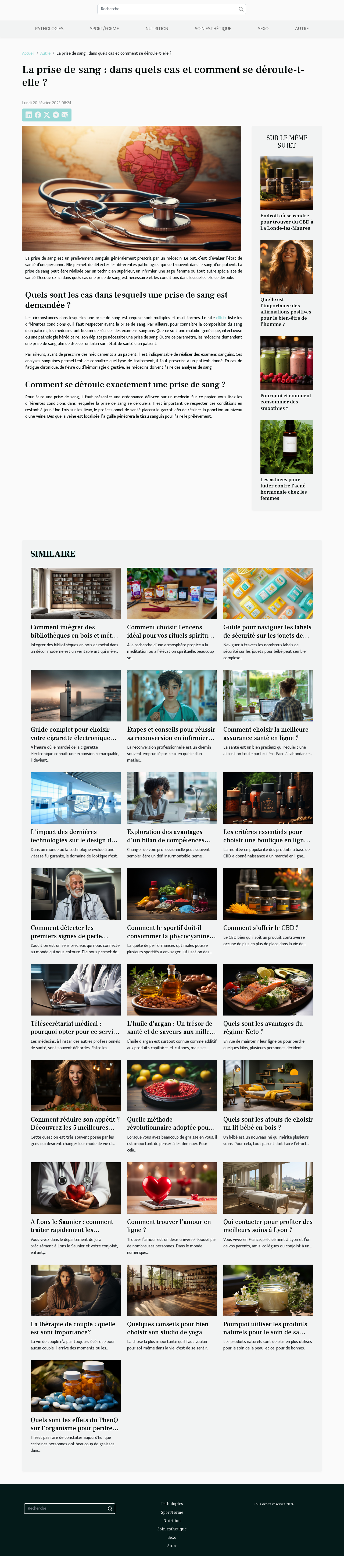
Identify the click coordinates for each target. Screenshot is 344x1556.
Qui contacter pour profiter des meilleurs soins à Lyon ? (268, 1226)
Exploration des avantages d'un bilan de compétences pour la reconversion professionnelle (166, 844)
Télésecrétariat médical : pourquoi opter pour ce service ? (75, 1032)
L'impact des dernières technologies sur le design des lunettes (74, 840)
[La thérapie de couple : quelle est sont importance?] (76, 1290)
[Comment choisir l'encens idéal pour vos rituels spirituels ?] (172, 593)
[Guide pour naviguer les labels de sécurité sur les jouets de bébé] (268, 593)
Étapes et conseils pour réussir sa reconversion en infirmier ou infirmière (171, 737)
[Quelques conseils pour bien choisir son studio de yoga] (172, 1290)
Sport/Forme (104, 29)
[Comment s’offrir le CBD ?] (268, 893)
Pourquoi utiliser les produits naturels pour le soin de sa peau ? (265, 1332)
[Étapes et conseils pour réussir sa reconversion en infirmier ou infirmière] (172, 695)
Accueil (28, 53)
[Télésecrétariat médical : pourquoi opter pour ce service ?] (76, 989)
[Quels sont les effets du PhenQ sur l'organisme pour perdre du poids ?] (76, 1386)
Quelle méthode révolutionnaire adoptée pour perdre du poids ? (169, 1127)
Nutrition (157, 29)
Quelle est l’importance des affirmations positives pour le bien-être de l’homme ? (285, 311)
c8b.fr (221, 318)
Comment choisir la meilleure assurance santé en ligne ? (266, 733)
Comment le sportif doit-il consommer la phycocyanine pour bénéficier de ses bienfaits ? (168, 940)
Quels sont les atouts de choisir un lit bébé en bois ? (268, 1123)
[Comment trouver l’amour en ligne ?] (172, 1187)
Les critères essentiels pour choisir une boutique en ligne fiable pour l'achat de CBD (265, 840)
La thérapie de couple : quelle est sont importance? (73, 1328)
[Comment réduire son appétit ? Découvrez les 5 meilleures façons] (76, 1085)
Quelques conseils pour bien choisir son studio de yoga (168, 1328)
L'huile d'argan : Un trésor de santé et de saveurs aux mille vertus (169, 1032)
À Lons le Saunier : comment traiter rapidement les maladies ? (72, 1230)
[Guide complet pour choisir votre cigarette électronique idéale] (76, 695)
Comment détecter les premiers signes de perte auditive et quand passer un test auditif (70, 940)
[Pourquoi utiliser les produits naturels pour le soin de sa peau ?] (268, 1290)
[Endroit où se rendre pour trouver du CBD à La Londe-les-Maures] (286, 183)
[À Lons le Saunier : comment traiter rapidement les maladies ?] (76, 1187)
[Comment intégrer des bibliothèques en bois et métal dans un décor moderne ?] (76, 593)
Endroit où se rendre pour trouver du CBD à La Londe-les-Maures (286, 221)
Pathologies (49, 29)
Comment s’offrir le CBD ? (261, 928)
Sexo (263, 29)
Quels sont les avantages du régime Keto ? (263, 1028)
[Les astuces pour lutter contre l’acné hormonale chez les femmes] (286, 446)
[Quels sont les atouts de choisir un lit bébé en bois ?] (268, 1085)
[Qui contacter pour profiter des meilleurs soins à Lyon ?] (268, 1187)
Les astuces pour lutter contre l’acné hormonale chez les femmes (283, 488)
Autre (302, 29)
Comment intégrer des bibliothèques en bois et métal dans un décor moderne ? (74, 635)
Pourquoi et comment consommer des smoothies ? (285, 401)
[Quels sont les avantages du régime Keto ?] (268, 989)
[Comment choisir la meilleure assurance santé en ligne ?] (268, 695)
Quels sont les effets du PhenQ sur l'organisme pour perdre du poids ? (74, 1428)
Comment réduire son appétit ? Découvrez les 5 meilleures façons (75, 1127)
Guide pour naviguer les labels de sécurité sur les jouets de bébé (267, 635)
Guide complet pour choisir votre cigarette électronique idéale (70, 737)
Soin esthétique (213, 29)
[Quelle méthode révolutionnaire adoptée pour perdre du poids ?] (172, 1085)
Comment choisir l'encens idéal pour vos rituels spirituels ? (171, 635)
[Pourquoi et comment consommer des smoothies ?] (286, 363)
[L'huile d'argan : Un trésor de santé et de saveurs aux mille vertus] (172, 989)
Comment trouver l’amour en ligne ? (169, 1226)
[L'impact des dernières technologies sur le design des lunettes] (76, 797)
